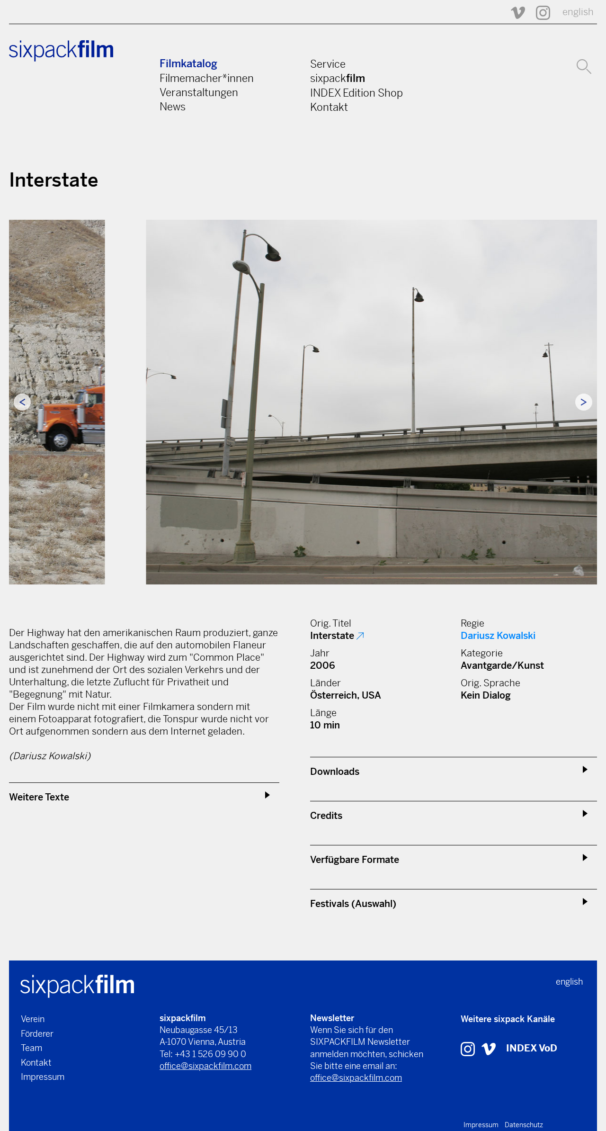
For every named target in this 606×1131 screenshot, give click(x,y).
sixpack (337, 78)
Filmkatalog (188, 63)
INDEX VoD (531, 1048)
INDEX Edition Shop (356, 92)
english (578, 12)
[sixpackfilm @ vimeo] (488, 1048)
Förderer (37, 1033)
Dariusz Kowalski (498, 636)
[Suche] (584, 65)
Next (583, 402)
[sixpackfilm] (77, 985)
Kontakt (329, 107)
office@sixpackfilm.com (205, 1065)
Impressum (42, 1076)
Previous (22, 402)
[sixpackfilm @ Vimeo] (513, 12)
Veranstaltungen (199, 92)
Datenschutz (524, 1125)
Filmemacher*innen (207, 78)
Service (328, 64)
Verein (33, 1019)
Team (31, 1047)
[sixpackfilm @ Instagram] (538, 12)
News (173, 106)
